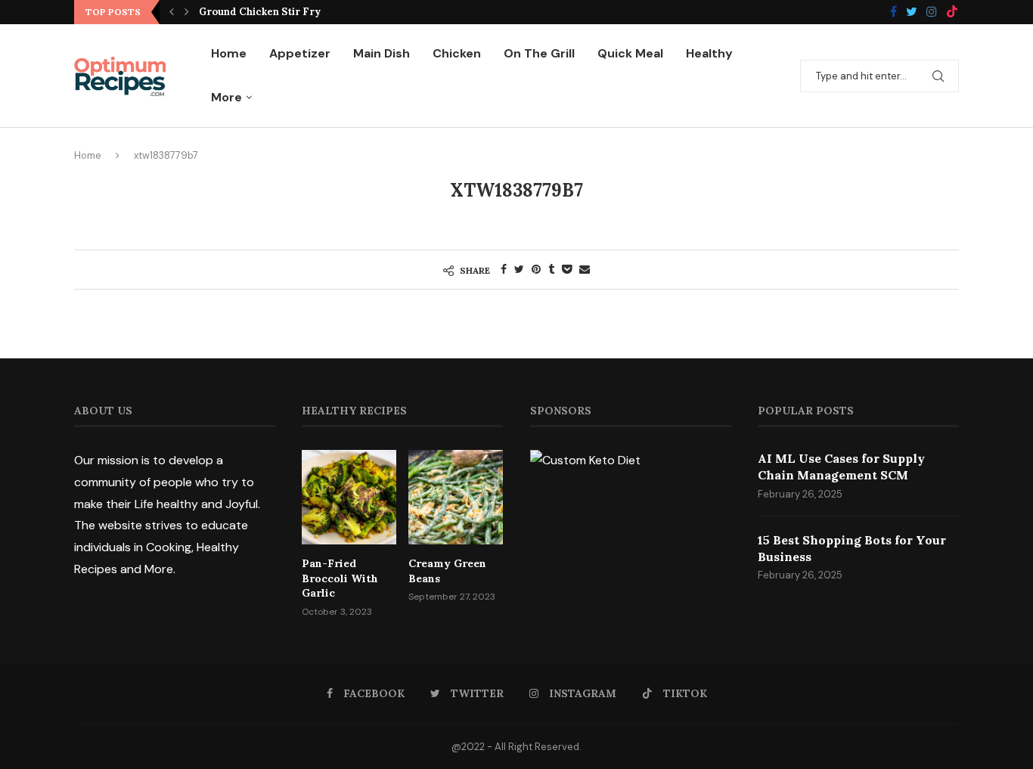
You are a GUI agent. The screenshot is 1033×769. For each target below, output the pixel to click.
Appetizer (299, 53)
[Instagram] (932, 12)
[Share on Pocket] (567, 269)
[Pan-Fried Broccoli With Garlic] (349, 497)
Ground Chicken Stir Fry (260, 11)
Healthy (709, 53)
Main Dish (381, 53)
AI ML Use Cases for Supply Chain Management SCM (841, 466)
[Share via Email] (584, 269)
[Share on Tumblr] (551, 269)
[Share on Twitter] (519, 269)
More (226, 97)
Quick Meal (630, 53)
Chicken (457, 53)
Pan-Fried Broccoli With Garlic (340, 578)
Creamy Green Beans (447, 571)
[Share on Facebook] (504, 269)
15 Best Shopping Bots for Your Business (852, 548)
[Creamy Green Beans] (455, 497)
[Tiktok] (952, 12)
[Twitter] (911, 12)
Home (229, 53)
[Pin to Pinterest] (536, 269)
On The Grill (539, 53)
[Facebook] (893, 12)
